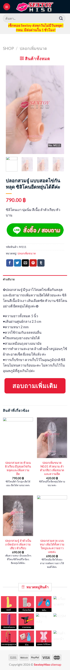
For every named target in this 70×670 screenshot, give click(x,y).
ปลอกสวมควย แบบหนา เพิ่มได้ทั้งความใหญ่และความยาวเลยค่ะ (52, 546)
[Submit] (61, 18)
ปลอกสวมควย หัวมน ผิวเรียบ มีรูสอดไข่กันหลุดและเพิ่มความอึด (18, 468)
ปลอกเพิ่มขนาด (33, 48)
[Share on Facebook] (9, 263)
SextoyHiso (42, 664)
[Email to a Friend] (25, 263)
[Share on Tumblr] (41, 263)
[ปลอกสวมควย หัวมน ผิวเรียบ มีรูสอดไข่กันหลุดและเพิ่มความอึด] (18, 437)
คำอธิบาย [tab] (9, 279)
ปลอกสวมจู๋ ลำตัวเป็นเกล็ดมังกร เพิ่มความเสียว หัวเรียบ (18, 544)
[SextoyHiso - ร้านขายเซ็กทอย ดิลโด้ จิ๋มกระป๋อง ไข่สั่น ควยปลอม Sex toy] (35, 6)
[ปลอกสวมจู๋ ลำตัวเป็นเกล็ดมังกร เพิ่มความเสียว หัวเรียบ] (18, 515)
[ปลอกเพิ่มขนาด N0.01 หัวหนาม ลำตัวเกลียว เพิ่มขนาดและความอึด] (52, 437)
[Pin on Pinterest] (33, 263)
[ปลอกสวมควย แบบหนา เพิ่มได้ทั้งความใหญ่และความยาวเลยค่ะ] (52, 515)
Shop (8, 48)
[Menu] (6, 6)
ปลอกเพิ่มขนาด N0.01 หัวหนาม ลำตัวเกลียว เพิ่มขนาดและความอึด (52, 468)
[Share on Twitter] (17, 263)
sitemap (56, 664)
